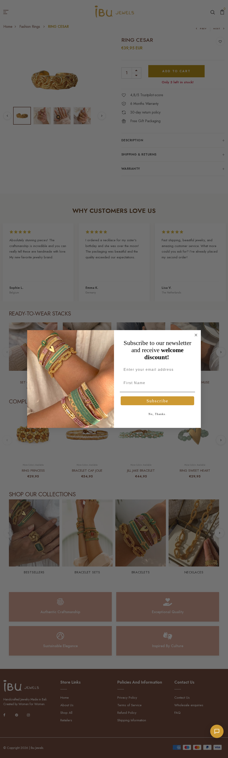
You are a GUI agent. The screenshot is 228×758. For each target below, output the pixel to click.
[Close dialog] (196, 335)
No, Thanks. (158, 414)
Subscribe (157, 400)
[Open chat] (217, 731)
